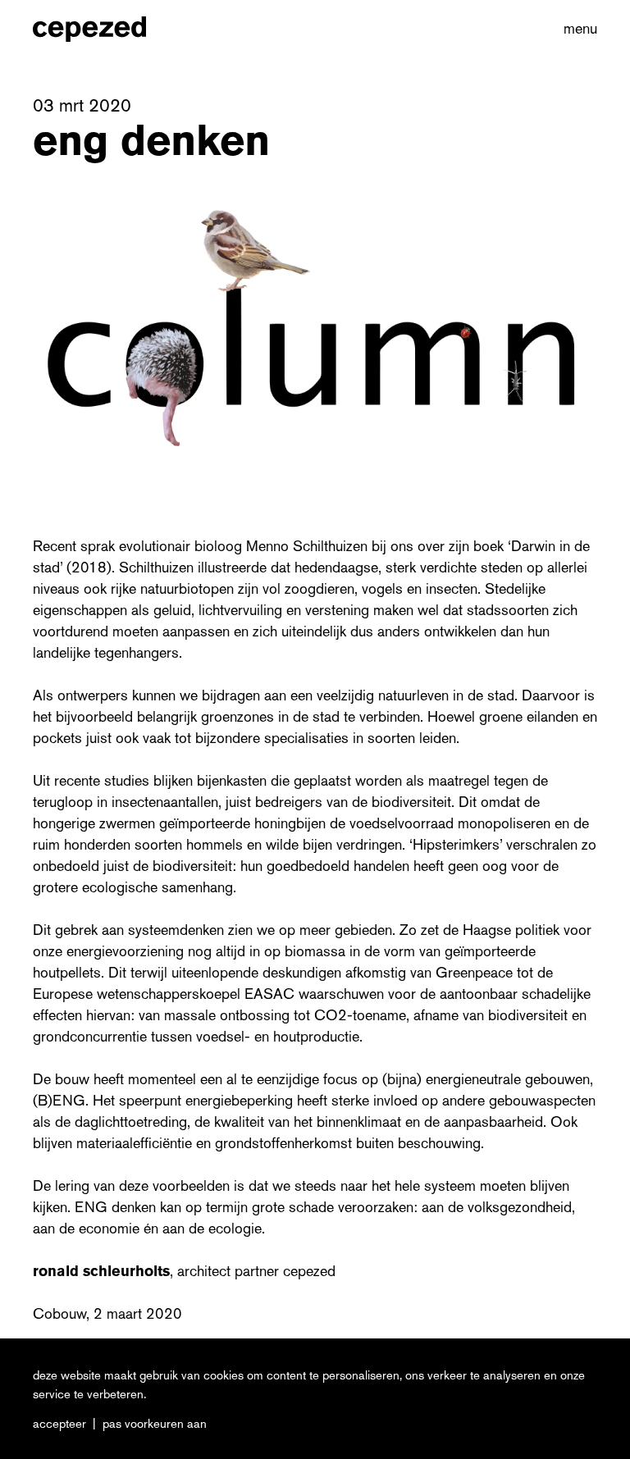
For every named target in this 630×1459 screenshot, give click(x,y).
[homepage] (107, 29)
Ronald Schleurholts (101, 1271)
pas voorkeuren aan (155, 1423)
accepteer (59, 1423)
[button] (577, 29)
